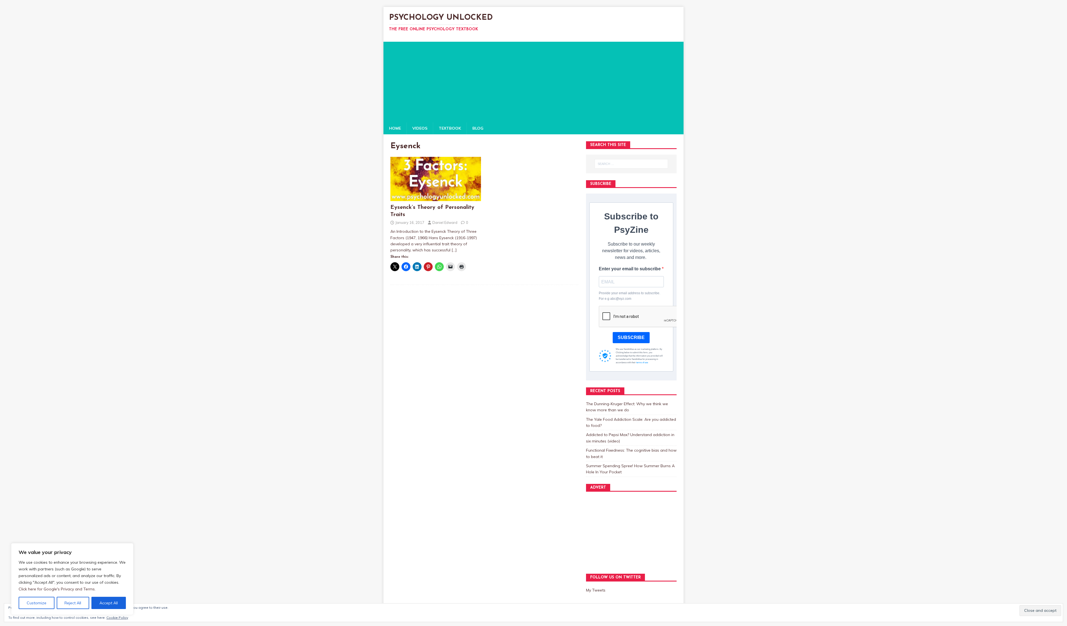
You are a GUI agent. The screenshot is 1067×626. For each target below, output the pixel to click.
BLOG (477, 128)
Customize (36, 602)
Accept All (108, 602)
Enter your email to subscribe (630, 268)
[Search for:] (631, 164)
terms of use (642, 362)
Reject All (72, 602)
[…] (454, 250)
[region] (72, 579)
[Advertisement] (533, 81)
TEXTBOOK (450, 128)
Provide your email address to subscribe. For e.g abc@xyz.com (629, 295)
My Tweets (595, 590)
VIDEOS (419, 128)
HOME (395, 128)
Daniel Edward (444, 222)
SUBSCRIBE (631, 337)
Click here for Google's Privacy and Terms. (57, 589)
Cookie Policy (117, 617)
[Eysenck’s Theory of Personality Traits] (435, 198)
